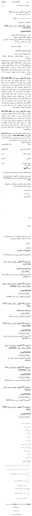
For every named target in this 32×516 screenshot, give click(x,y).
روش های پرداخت (25, 447)
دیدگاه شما (27, 196)
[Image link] (27, 461)
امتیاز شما (27, 190)
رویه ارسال (27, 451)
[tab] (27, 56)
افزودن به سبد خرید (16, 46)
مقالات (29, 433)
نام (29, 217)
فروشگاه (28, 430)
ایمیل (29, 226)
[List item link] (16, 480)
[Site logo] (16, 1)
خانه (29, 18)
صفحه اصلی (27, 427)
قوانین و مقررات (26, 444)
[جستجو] (3, 5)
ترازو (14, 18)
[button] (24, 397)
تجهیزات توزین (22, 18)
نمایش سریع (28, 383)
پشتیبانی (28, 437)
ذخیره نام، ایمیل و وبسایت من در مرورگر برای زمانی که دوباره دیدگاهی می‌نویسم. (17, 237)
